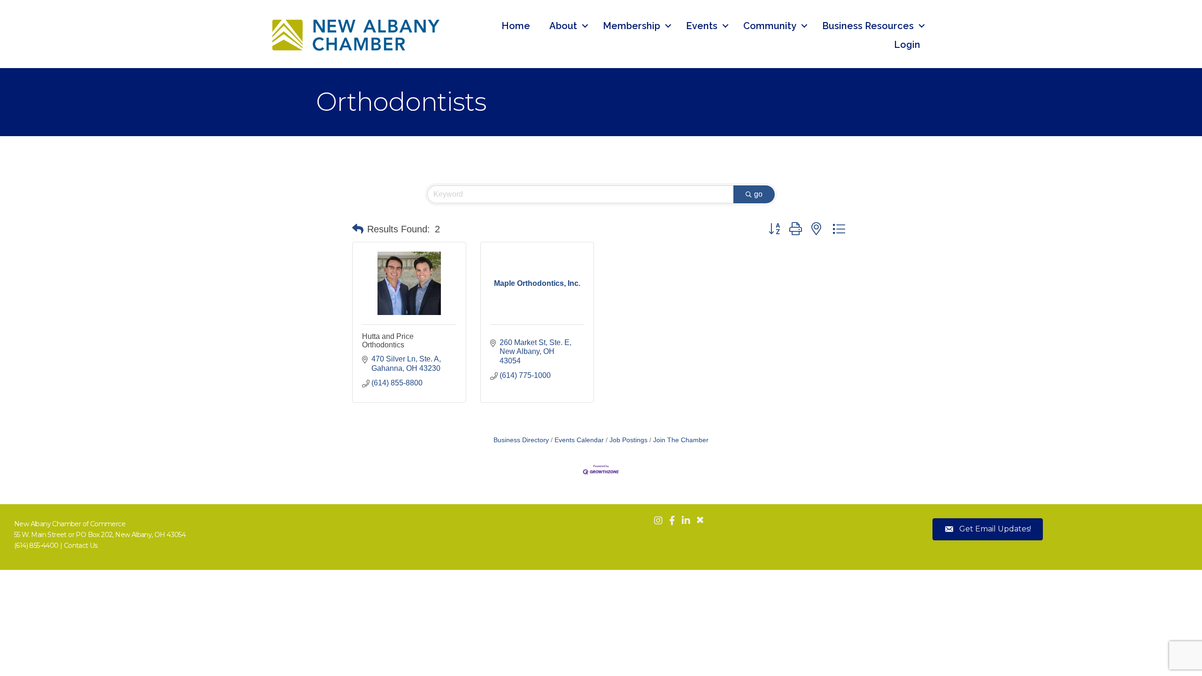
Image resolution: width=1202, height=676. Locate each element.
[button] (357, 229)
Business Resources (868, 25)
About (563, 25)
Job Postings (628, 440)
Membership (631, 25)
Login (907, 44)
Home (515, 25)
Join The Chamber (681, 440)
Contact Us (81, 545)
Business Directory (521, 440)
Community (769, 25)
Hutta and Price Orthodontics (388, 340)
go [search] (758, 194)
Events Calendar (579, 440)
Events (701, 25)
